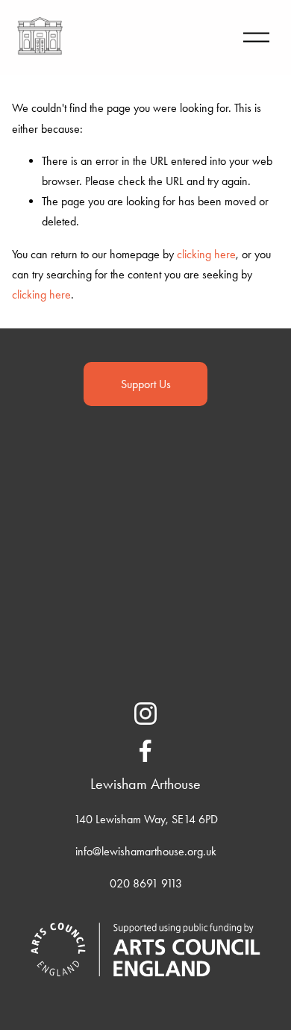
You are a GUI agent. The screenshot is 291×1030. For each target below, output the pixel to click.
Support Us (146, 384)
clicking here (206, 254)
